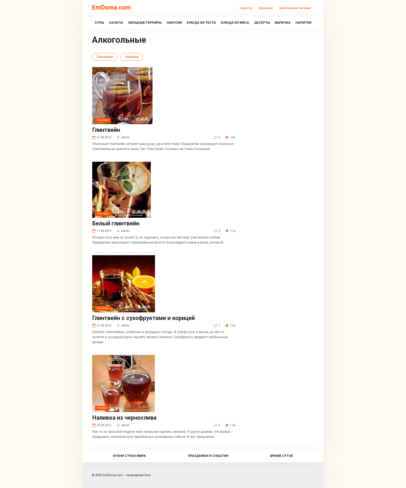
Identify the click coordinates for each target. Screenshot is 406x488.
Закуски (174, 23)
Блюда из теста (201, 23)
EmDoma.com (111, 7)
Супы (99, 23)
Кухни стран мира (129, 456)
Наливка (132, 57)
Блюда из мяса (235, 23)
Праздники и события (208, 456)
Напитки (303, 23)
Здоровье (265, 8)
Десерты (262, 23)
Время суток (281, 456)
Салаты (116, 23)
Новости (246, 8)
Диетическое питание (295, 8)
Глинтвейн (104, 57)
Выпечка (283, 23)
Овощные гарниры (145, 23)
